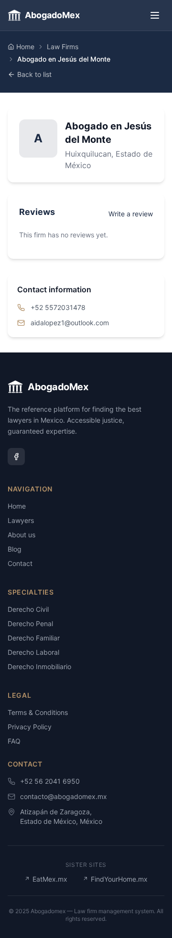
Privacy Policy (30, 727)
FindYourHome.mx (115, 879)
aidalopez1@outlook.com (70, 323)
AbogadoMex (52, 15)
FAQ (14, 741)
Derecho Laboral (33, 652)
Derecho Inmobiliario (39, 666)
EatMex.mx (45, 879)
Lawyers (21, 520)
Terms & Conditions (38, 712)
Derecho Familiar (34, 638)
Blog (15, 549)
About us (21, 535)
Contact (20, 563)
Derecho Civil (28, 609)
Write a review (130, 214)
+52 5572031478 (58, 307)
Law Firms (62, 47)
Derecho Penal (30, 623)
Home (25, 47)
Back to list (34, 74)
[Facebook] (16, 456)
